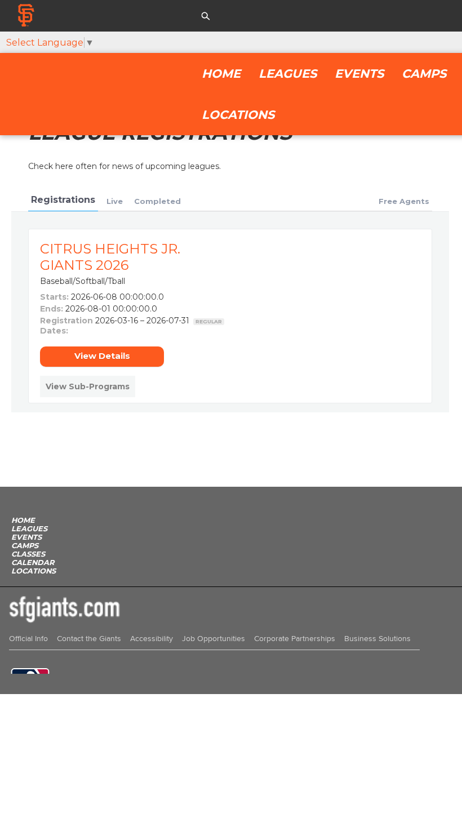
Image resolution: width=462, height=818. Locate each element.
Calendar (32, 562)
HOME (221, 73)
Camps (424, 73)
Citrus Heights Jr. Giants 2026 (110, 257)
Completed (157, 201)
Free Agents (404, 201)
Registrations (63, 199)
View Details (102, 355)
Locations (238, 115)
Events (359, 73)
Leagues (288, 73)
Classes (28, 554)
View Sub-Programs (88, 386)
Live (114, 201)
